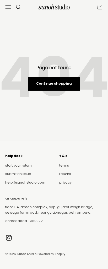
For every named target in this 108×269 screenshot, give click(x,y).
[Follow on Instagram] (8, 237)
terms (64, 165)
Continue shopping (54, 83)
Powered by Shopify (51, 254)
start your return (18, 165)
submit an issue (18, 173)
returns (65, 173)
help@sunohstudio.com (25, 182)
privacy (65, 182)
